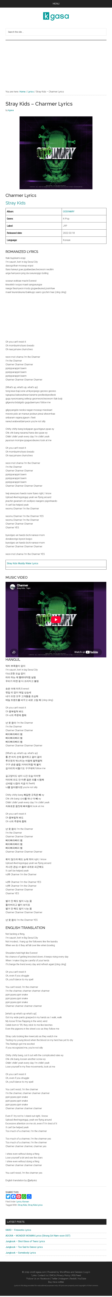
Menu (56, 3)
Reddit (73, 1278)
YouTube (82, 1278)
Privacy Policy (63, 1275)
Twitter (54, 1278)
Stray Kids (16, 202)
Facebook (45, 1278)
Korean (25, 1201)
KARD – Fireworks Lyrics (18, 1230)
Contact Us (43, 1275)
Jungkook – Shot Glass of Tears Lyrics (25, 1241)
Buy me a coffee (56, 1282)
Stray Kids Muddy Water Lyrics (22, 563)
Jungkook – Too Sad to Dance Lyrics (24, 1247)
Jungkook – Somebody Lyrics (21, 1252)
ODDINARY (68, 211)
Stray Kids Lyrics (35, 1205)
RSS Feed (76, 1275)
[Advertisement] (56, 62)
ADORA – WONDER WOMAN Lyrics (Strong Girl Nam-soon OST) (38, 1235)
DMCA (53, 1275)
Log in (87, 1272)
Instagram (63, 1278)
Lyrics (19, 1201)
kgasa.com (41, 1272)
